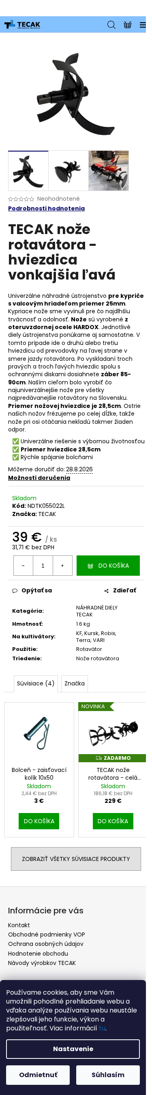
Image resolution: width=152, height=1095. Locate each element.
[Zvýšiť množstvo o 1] (62, 565)
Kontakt (19, 925)
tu (102, 1028)
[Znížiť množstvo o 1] (23, 565)
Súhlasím (108, 1075)
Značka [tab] (74, 683)
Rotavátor (89, 649)
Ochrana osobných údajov (45, 944)
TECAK (47, 514)
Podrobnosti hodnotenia (46, 208)
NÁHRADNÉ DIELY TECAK (97, 611)
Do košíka (113, 566)
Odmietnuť (38, 1075)
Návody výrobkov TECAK (42, 963)
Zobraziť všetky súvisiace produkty (76, 859)
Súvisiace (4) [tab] (36, 683)
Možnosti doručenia (39, 478)
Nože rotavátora (97, 658)
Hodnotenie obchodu (38, 954)
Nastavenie (73, 1049)
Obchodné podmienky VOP (46, 934)
